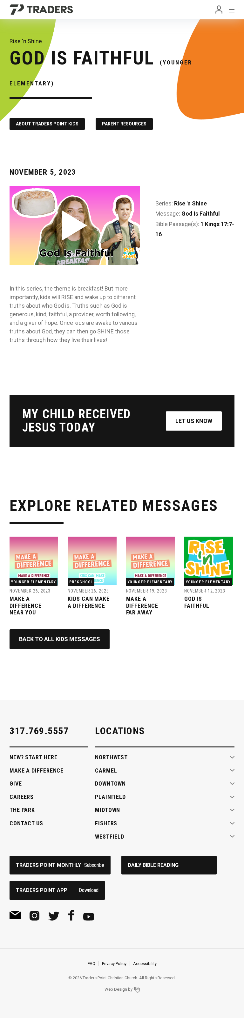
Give (16, 783)
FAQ (91, 963)
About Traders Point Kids (47, 123)
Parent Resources (124, 123)
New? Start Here (34, 757)
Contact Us (26, 823)
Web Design (116, 989)
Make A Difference (37, 770)
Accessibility (145, 963)
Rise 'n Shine (190, 203)
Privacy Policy (114, 963)
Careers (22, 797)
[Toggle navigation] (231, 9)
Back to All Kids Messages (59, 639)
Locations (120, 730)
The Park (22, 810)
